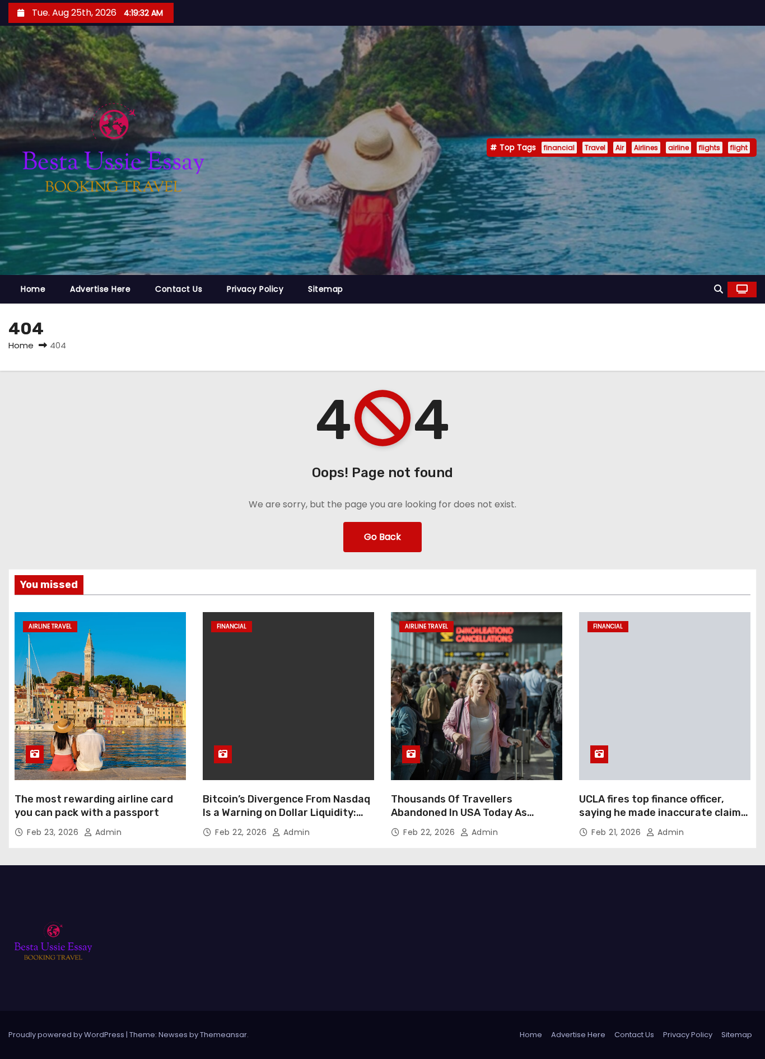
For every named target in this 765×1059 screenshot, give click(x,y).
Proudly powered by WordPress (67, 1034)
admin (107, 832)
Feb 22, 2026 (242, 832)
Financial (231, 626)
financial (559, 147)
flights (709, 147)
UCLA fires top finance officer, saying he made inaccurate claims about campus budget (663, 812)
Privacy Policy (255, 289)
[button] (718, 289)
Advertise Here (100, 289)
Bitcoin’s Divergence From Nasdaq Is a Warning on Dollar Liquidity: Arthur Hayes (286, 812)
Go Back (382, 536)
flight (739, 147)
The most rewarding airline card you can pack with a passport (94, 806)
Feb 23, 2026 (54, 832)
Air (619, 147)
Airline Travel (50, 626)
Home (33, 289)
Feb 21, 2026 (617, 832)
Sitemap (325, 289)
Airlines (646, 147)
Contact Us (178, 289)
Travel (595, 147)
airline (678, 147)
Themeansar (223, 1034)
